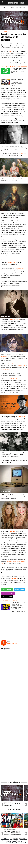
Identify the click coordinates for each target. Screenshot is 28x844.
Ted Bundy (12, 531)
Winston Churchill (15, 379)
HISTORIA (11, 7)
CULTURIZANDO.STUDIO (18, 838)
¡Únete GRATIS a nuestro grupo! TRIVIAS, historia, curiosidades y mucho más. (18, 70)
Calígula (10, 51)
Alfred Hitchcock (5, 356)
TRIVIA (4, 7)
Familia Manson (6, 369)
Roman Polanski (21, 366)
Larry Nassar (14, 578)
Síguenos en (8, 593)
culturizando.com (12, 643)
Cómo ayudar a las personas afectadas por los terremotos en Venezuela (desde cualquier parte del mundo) (18, 81)
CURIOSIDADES (21, 7)
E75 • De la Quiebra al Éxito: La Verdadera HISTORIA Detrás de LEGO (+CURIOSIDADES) (13, 833)
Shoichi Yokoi (21, 416)
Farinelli (21, 153)
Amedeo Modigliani (14, 319)
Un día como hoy (5, 31)
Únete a (7, 589)
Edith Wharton (12, 262)
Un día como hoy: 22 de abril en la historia (12, 804)
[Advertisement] (14, 716)
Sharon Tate (11, 364)
